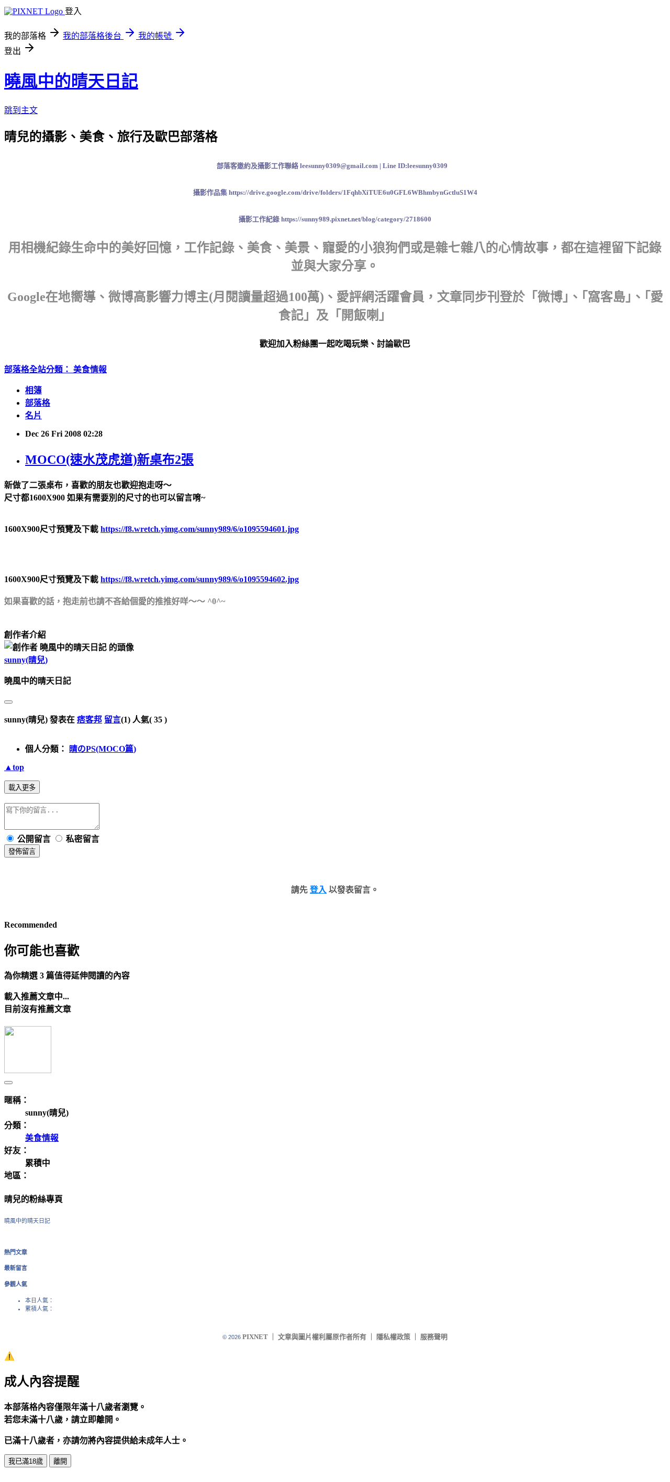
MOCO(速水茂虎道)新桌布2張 (109, 459)
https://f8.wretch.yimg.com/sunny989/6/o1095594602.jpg (199, 579)
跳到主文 (21, 110)
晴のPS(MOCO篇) (102, 748)
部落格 (37, 402)
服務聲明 (434, 1337)
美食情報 (90, 369)
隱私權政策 (393, 1337)
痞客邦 (89, 719)
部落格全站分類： (38, 369)
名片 (33, 415)
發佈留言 (22, 851)
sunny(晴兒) (26, 659)
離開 (60, 1461)
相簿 (33, 390)
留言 (112, 719)
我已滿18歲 (25, 1461)
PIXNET (255, 1337)
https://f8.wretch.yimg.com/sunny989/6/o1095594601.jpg (199, 529)
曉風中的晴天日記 (71, 81)
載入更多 (22, 788)
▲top (14, 767)
